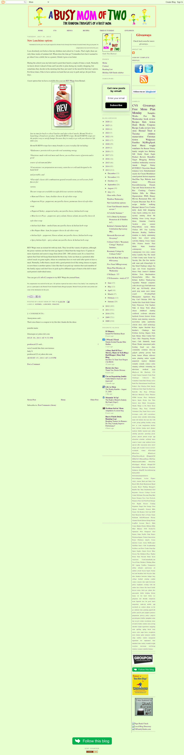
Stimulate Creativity (147, 221)
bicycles (149, 573)
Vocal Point (136, 562)
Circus (147, 241)
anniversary (148, 568)
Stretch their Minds (139, 403)
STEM (134, 397)
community (136, 350)
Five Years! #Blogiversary (117, 264)
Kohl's (148, 302)
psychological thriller (138, 618)
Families (136, 142)
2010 (108, 313)
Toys (142, 179)
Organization (137, 196)
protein (145, 436)
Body (141, 484)
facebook (135, 316)
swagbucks (152, 632)
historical (148, 187)
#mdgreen (135, 470)
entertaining (151, 235)
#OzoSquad (135, 464)
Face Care (145, 498)
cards (141, 414)
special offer (136, 445)
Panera (134, 534)
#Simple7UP (151, 464)
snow (148, 291)
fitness (142, 587)
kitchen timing (141, 428)
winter (143, 450)
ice (154, 596)
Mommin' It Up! (112, 397)
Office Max (150, 277)
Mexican (135, 394)
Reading (143, 232)
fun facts (146, 420)
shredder (134, 627)
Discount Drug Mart (149, 495)
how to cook (136, 425)
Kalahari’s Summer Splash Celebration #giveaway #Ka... (117, 229)
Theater (139, 344)
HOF (153, 512)
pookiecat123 (32, 344)
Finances (135, 501)
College (147, 492)
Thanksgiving (150, 280)
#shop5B (141, 470)
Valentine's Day (137, 411)
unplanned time (149, 640)
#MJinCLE (135, 459)
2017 (108, 155)
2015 (108, 162)
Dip (154, 299)
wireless (134, 649)
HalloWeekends (144, 517)
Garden (134, 302)
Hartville (135, 392)
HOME (40, 30)
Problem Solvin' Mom (114, 408)
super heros (144, 632)
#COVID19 (136, 168)
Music (143, 145)
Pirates (153, 534)
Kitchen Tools (137, 274)
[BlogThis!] (31, 296)
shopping (151, 210)
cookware (144, 313)
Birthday (135, 218)
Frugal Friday (148, 165)
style (138, 632)
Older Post (94, 399)
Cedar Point (151, 375)
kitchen (134, 319)
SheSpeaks (152, 397)
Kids (144, 121)
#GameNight (148, 263)
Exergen (139, 498)
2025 (108, 125)
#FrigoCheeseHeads (138, 456)
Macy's (148, 523)
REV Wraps (70, 80)
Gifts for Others (147, 193)
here (77, 277)
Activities (135, 241)
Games (153, 241)
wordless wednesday (140, 162)
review (148, 127)
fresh (143, 590)
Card (138, 299)
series (153, 364)
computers (151, 283)
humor (139, 355)
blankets (138, 576)
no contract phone (144, 607)
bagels (148, 571)
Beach (134, 484)
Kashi (139, 520)
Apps (134, 269)
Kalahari (152, 271)
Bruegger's (152, 487)
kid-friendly (145, 288)
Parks (139, 534)
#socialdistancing (139, 184)
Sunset (144, 551)
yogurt (134, 294)
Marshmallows (150, 274)
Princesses (140, 305)
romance (135, 170)
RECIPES (86, 30)
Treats (149, 406)
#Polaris (143, 464)
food (134, 145)
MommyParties (137, 277)
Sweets (134, 554)
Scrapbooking (151, 545)
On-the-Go (152, 529)
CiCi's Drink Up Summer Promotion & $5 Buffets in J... (117, 219)
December (112, 173)
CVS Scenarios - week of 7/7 (118, 278)
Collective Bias (149, 378)
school (146, 238)
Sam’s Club (142, 545)
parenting (148, 434)
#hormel (135, 207)
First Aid (141, 501)
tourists (145, 638)
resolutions (148, 621)
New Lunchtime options (39, 40)
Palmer (153, 302)
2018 (108, 151)
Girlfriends (135, 389)
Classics (141, 492)
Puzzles (152, 338)
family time (137, 238)
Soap (151, 548)
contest (153, 252)
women (140, 649)
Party (134, 305)
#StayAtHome (137, 227)
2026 (108, 121)
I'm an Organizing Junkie (116, 376)
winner (153, 291)
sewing (153, 624)
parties (134, 613)
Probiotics (141, 540)
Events (153, 383)
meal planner (151, 428)
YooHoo (143, 565)
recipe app (151, 436)
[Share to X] (34, 296)
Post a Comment (33, 364)
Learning (152, 229)
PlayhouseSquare (137, 537)
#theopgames (136, 297)
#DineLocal (151, 453)
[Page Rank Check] (140, 723)
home (134, 355)
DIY (141, 229)
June (110, 283)
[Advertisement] (41, 381)
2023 (108, 132)
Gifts (134, 243)
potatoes (152, 613)
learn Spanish (136, 601)
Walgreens (150, 139)
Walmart (144, 283)
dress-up (152, 350)
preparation (135, 615)
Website (148, 179)
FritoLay (143, 386)
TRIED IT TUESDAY (107, 30)
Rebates (135, 280)
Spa (154, 548)
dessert (138, 285)
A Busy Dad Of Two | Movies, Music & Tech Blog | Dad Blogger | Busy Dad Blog (117, 354)
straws (134, 632)
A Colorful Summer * (115, 213)
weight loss (143, 151)
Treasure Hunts (146, 557)
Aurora (139, 481)
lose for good (146, 601)
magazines (135, 604)
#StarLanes (145, 467)
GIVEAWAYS (129, 30)
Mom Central (146, 336)
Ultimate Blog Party (139, 409)
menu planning (137, 358)
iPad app (135, 288)
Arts (138, 269)
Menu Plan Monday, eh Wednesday (116, 269)
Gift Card (148, 512)
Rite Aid (151, 198)
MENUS (69, 30)
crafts (134, 285)
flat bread (148, 587)
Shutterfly (146, 341)
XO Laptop (136, 565)
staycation (144, 445)
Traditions (151, 232)
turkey (134, 255)
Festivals (152, 498)
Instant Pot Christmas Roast (115, 333)
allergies (140, 568)
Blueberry (148, 372)
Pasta (147, 394)
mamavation (137, 136)
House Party (136, 271)
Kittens (144, 520)
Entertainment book (145, 383)
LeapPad (135, 523)
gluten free (151, 590)
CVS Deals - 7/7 (113, 274)
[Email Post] (68, 301)
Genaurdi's (141, 509)
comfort (153, 579)
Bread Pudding (143, 487)
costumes (144, 350)
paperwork (152, 610)
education (152, 313)
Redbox (141, 280)
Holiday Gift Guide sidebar (112, 72)
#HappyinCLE (151, 456)
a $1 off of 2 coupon (45, 277)
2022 (108, 136)
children (151, 133)
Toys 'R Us (151, 201)
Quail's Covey (150, 540)
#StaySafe (152, 467)
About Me (151, 215)
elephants (140, 585)
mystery (135, 215)
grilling (143, 422)
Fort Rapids (136, 504)
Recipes (135, 121)
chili (145, 414)
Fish (145, 501)
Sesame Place (142, 397)
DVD (150, 299)
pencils (139, 613)
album (153, 308)
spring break (147, 629)
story (153, 629)
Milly (153, 526)
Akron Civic (144, 207)
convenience (151, 414)
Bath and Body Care (148, 481)
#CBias (134, 327)
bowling (135, 347)
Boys (153, 327)
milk (133, 263)
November (112, 177)
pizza (144, 224)
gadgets (134, 352)
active (153, 411)
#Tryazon (151, 182)
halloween (151, 285)
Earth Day (135, 383)
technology (151, 325)
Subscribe (116, 105)
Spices (134, 400)
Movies (135, 198)
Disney (152, 196)
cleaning (152, 310)
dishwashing (151, 417)
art (154, 568)
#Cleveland (151, 450)
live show (151, 213)
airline (134, 568)
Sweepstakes (151, 403)
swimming (149, 366)
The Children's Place (143, 554)
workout (145, 369)
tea (154, 366)
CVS (54, 30)
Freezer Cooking (149, 504)
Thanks (134, 406)
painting (145, 610)
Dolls (153, 333)
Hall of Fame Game (148, 515)
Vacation (135, 224)
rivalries (139, 624)
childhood (143, 310)
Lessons (141, 523)
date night (145, 582)
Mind (133, 529)
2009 (108, 317)
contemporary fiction (143, 249)
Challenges (135, 378)
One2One (136, 179)
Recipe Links (138, 127)
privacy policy (145, 615)
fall (137, 420)
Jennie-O (145, 271)
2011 (108, 309)
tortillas (139, 638)
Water (143, 246)
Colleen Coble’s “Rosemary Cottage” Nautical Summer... (118, 245)
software (141, 366)
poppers (147, 613)
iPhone (145, 355)
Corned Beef (142, 381)
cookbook (135, 313)
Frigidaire (135, 506)
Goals (143, 302)
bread (142, 347)
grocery (148, 352)
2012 (108, 306)
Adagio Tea (151, 266)
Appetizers (146, 297)
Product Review (139, 157)
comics (134, 582)
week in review (150, 448)
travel (153, 445)
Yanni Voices (147, 411)
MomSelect (150, 173)
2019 (108, 147)
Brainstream (147, 484)
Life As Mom (111, 386)
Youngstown (151, 565)
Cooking (142, 190)
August (111, 188)
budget (150, 576)
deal (153, 179)
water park (140, 263)
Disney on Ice (151, 381)
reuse (153, 621)
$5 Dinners (110, 331)
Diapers (148, 333)
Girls (139, 302)
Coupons (151, 124)
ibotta (150, 596)
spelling (138, 629)
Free (135, 109)
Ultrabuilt (152, 409)
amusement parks (149, 344)
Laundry (140, 255)
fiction (152, 121)
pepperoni (135, 361)
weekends (135, 450)
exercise (152, 162)
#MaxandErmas (144, 459)
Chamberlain (148, 490)
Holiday (152, 159)
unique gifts (135, 448)
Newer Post (31, 399)
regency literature (148, 361)
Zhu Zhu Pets (144, 260)
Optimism (135, 532)
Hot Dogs (143, 392)
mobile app (151, 604)
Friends (152, 184)
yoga (153, 369)
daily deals (137, 210)
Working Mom (150, 562)
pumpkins (149, 618)
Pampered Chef (150, 532)
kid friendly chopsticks (147, 599)
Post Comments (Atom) (47, 405)
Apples (141, 327)
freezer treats (136, 590)
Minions (139, 529)
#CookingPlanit (150, 294)
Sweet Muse (151, 551)
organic (152, 358)
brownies (144, 576)
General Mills (150, 509)
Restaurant (143, 198)
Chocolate (146, 168)
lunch (153, 601)
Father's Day (136, 386)
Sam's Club (136, 341)
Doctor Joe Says (112, 367)
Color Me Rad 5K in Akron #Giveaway (117, 259)
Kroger (153, 218)
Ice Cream (142, 173)
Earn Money (136, 336)
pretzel (140, 436)
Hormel (38, 304)
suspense (151, 176)
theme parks (140, 635)
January (111, 301)
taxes (133, 635)
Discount (142, 201)
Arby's (134, 481)
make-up (143, 604)
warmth (148, 643)
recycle (137, 621)
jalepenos (135, 599)
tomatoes (147, 635)
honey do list (137, 596)
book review (149, 118)
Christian (144, 299)
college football (137, 579)
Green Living (144, 218)
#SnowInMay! (136, 467)
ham (153, 352)
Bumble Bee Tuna (137, 490)
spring (153, 238)
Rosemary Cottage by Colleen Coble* (115, 252)
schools (134, 325)
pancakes (141, 434)
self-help (148, 439)
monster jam (147, 431)
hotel (145, 596)
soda (133, 629)
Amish (134, 165)
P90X (146, 196)
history (153, 593)
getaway (141, 352)
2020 (108, 144)
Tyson (153, 406)
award (139, 571)
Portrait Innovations (149, 537)
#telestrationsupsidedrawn (140, 476)
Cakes (134, 213)
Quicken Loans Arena (139, 543)
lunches (47, 304)
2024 (108, 129)
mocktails (135, 607)
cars (147, 347)
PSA (141, 532)
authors (134, 571)
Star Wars (151, 400)
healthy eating (150, 422)
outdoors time (138, 610)
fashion (141, 420)
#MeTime (152, 459)
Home (63, 399)
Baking (141, 241)
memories (152, 319)
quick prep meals (138, 291)
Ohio (139, 338)
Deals (134, 124)
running (142, 215)
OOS (145, 529)
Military (149, 526)
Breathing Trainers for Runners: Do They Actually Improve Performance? (116, 423)
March (110, 294)
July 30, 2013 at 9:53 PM (40, 337)
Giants (134, 512)
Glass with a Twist (114, 195)
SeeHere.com (136, 548)
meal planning (143, 319)
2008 (108, 321)
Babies (153, 227)
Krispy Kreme (151, 520)
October (111, 180)
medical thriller (137, 431)
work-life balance (148, 649)
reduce (142, 621)
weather (142, 448)
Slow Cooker (145, 548)
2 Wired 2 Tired (112, 339)
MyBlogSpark (148, 142)
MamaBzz (151, 157)
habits (142, 593)
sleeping (135, 366)
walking (152, 204)
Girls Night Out (144, 389)
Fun (146, 229)
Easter (134, 498)
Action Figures (149, 478)
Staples (139, 551)
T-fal (146, 305)
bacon (144, 571)
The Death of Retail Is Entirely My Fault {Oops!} (116, 401)
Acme (146, 227)
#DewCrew (135, 453)
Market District (141, 526)
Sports (139, 213)
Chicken (135, 229)
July (110, 192)
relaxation (135, 439)
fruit (146, 285)
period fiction (142, 176)
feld (144, 210)
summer (152, 224)
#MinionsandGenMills (139, 462)
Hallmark (135, 517)
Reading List (107, 69)
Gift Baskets (141, 512)
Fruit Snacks (151, 386)
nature (147, 358)
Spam (134, 551)
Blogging (143, 159)
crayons (139, 582)
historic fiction (150, 316)
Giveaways (149, 105)
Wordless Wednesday (115, 199)
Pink (148, 534)
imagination (146, 425)
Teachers (152, 305)
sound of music (137, 442)
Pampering (145, 338)
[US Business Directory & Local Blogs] (92, 752)
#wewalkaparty (137, 478)
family (134, 151)
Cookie (152, 207)
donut (134, 420)
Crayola (135, 201)
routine (145, 624)
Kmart (153, 168)
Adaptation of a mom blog (115, 410)
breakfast (152, 246)
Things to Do (141, 406)
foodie (153, 587)
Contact (105, 66)
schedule (142, 439)
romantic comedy (138, 364)
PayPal (144, 534)
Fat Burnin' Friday (148, 148)
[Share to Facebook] (36, 296)
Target (134, 159)
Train (138, 557)
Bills (138, 484)
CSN (153, 372)
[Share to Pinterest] (39, 296)
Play (145, 255)
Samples (151, 113)
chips (153, 347)
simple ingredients (143, 627)
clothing (145, 213)
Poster (134, 540)
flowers (141, 316)
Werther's (143, 562)
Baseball (147, 327)
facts (138, 587)
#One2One (152, 462)
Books (142, 124)
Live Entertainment (147, 170)
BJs (142, 372)
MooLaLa (141, 394)
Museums (135, 232)
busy (154, 576)
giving (138, 422)
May (110, 286)
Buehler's (135, 330)
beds (145, 573)
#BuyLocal (135, 372)
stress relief (142, 325)
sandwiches (151, 322)
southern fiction (150, 442)
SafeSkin (135, 545)
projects (153, 615)
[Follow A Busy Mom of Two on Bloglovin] (144, 93)
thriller (143, 204)
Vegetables (135, 283)
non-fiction (136, 322)
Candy (134, 375)
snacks (55, 304)
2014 (108, 166)
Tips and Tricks (138, 187)
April (110, 290)
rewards (134, 624)
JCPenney (152, 392)
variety (143, 643)
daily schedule (142, 417)
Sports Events (142, 400)
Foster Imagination (148, 269)
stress (149, 445)
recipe (134, 204)
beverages (135, 414)
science (147, 364)
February (111, 297)
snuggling (152, 627)
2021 (108, 140)
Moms (134, 221)
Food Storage (151, 501)
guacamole (135, 593)
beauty (153, 571)
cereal (134, 176)
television (135, 369)
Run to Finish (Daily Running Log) (114, 417)
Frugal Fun (142, 506)
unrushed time (136, 643)
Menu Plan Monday (143, 111)
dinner (134, 182)
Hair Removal (136, 515)
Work (148, 308)
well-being (152, 646)
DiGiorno (139, 495)
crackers (134, 417)
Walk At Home (138, 308)
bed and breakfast (137, 573)
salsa (149, 624)
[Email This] (28, 296)
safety (144, 322)
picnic (153, 434)
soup (143, 442)
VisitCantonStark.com (148, 559)
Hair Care (152, 389)
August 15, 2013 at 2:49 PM (41, 357)
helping (147, 593)
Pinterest (152, 394)
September (112, 184)
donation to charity (139, 235)
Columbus (135, 381)
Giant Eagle (149, 154)
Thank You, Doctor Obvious (115, 370)
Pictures (140, 243)
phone (153, 288)
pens (143, 613)
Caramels (144, 375)
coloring (146, 579)
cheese (134, 310)
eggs (143, 285)
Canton (139, 375)
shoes (153, 439)
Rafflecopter (151, 543)
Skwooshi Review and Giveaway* (115, 236)
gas (146, 590)
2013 (108, 170)
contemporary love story (141, 252)
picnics (134, 436)
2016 (108, 159)
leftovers (152, 355)
